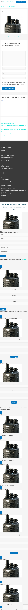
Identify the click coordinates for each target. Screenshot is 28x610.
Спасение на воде (5, 160)
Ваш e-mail (14, 350)
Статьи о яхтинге (5, 159)
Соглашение (4, 177)
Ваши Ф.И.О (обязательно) (14, 339)
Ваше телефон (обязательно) (14, 389)
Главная (3, 150)
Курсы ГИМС (4, 165)
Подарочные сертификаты (7, 157)
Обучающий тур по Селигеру (7, 155)
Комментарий (5, 50)
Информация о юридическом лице (9, 181)
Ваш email (14, 295)
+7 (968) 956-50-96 (21, 1)
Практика (3, 152)
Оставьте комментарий (6, 14)
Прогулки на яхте (5, 166)
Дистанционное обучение (6, 168)
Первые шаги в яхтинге (6, 137)
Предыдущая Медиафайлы (14, 36)
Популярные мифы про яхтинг (8, 123)
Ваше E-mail (14, 396)
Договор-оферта (5, 179)
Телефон (14, 301)
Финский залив (4, 153)
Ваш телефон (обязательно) (14, 344)
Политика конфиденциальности (8, 176)
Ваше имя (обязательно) (14, 384)
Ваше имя (14, 289)
